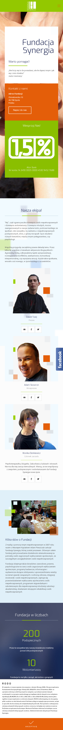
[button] (31, 724)
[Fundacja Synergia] (31, 5)
